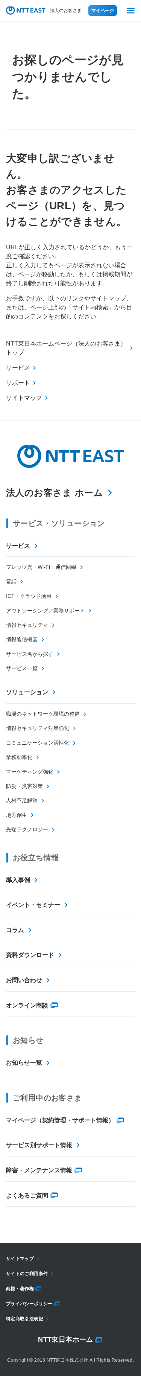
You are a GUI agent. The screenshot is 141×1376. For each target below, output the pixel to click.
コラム (15, 930)
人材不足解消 (22, 800)
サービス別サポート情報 (39, 1145)
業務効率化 (19, 757)
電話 (11, 582)
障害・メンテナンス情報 (39, 1170)
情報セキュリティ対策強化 (37, 728)
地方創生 (16, 815)
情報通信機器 (22, 639)
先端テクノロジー (27, 829)
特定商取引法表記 (24, 1318)
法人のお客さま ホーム (54, 493)
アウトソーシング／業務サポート (45, 611)
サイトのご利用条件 (27, 1273)
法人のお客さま (66, 10)
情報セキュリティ (27, 625)
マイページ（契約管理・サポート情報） (60, 1120)
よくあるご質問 (27, 1195)
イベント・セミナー (33, 905)
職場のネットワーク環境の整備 (43, 714)
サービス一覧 (22, 668)
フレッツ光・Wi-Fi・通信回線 (41, 567)
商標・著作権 (20, 1288)
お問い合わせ (24, 980)
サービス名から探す (29, 654)
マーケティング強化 (29, 772)
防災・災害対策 (24, 786)
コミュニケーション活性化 (37, 743)
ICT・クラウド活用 (29, 596)
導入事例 (18, 880)
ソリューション (27, 692)
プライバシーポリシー (29, 1303)
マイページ (102, 10)
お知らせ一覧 (24, 1062)
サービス (18, 545)
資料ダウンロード (30, 955)
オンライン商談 (27, 1005)
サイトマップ (20, 1258)
